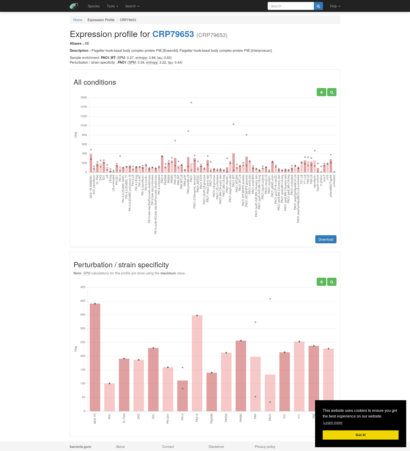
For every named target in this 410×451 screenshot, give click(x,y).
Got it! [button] (361, 435)
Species (94, 6)
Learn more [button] (333, 423)
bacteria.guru (80, 446)
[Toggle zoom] (331, 92)
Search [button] (131, 6)
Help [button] (334, 6)
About (120, 446)
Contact (168, 446)
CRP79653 (173, 33)
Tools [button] (111, 6)
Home (77, 19)
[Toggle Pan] (321, 92)
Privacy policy (265, 446)
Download (325, 239)
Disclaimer (216, 446)
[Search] (318, 6)
